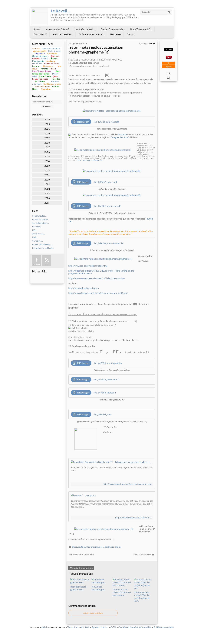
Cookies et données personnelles (135, 627)
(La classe (122, 134)
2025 (47, 124)
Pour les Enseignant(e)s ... (113, 29)
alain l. (44, 627)
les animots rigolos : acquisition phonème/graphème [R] (95, 49)
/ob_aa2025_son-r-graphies (108, 363)
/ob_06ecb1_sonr (102, 414)
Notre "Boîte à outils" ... (141, 29)
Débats (45, 58)
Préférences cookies (164, 627)
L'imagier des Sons (119, 137)
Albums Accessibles (51, 48)
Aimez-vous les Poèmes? (57, 29)
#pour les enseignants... (92, 547)
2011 (47, 175)
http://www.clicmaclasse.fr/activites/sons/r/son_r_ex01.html (98, 293)
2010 (47, 179)
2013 (47, 165)
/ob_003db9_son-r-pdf (105, 181)
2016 (47, 152)
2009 (47, 184)
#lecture (76, 547)
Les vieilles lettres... (40, 223)
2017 (47, 147)
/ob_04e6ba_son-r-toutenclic (109, 243)
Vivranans (36, 226)
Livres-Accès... (38, 234)
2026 (47, 119)
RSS (47, 264)
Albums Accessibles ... (63, 34)
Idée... (34, 230)
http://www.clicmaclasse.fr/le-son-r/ (133, 517)
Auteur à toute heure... (42, 244)
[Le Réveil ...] (39, 16)
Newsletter (115, 34)
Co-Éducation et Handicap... (92, 34)
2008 (47, 188)
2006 (47, 198)
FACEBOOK (36, 264)
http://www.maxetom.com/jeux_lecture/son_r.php (127, 484)
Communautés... (39, 216)
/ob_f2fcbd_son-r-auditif (106, 121)
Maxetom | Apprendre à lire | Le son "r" (134, 462)
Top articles (73, 627)
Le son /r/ (90, 495)
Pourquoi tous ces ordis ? (83, 554)
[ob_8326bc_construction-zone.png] (103, 528)
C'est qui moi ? (40, 34)
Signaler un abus (100, 627)
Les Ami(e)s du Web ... (85, 29)
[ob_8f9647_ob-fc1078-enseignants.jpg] (103, 258)
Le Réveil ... (60, 10)
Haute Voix (37, 63)
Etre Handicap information (90, 160)
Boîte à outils (54, 51)
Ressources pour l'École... (43, 248)
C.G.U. (113, 627)
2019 (47, 138)
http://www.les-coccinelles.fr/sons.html (87, 265)
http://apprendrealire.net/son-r (83, 288)
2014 (47, 161)
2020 (47, 133)
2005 (47, 202)
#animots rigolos (113, 547)
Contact (130, 34)
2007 (47, 193)
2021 (47, 128)
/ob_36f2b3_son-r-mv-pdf (107, 205)
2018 (47, 142)
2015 (47, 156)
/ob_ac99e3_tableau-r (105, 392)
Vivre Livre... (37, 241)
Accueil (37, 29)
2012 (47, 170)
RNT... (35, 237)
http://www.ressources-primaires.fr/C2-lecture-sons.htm (96, 278)
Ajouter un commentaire (93, 613)
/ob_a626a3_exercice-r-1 (106, 379)
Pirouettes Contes (40, 219)
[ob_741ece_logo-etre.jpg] (102, 149)
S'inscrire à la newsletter (81, 568)
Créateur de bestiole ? (142, 554)
